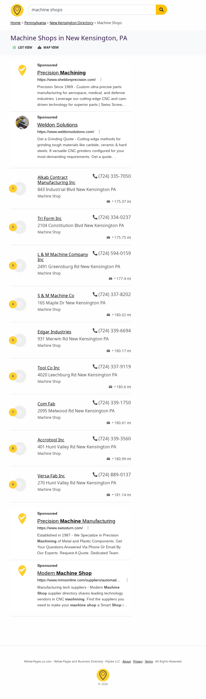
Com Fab (46, 404)
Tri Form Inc (50, 218)
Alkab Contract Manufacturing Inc (56, 179)
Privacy (137, 661)
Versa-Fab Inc (51, 476)
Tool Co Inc (49, 368)
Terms (149, 661)
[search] (161, 10)
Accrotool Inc (51, 440)
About (127, 661)
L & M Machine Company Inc (63, 256)
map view (51, 47)
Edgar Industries (54, 332)
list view (25, 47)
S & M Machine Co (56, 295)
